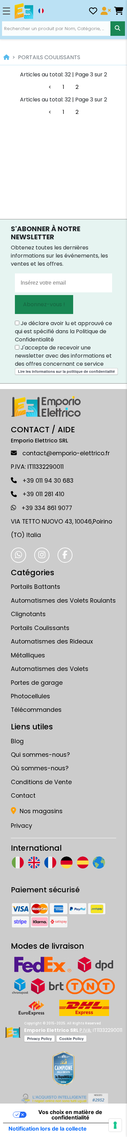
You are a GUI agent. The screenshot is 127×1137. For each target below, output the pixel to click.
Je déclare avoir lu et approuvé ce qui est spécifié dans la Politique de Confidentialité (63, 331)
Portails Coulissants (40, 628)
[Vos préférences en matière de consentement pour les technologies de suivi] (115, 1125)
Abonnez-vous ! (44, 304)
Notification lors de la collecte (47, 1128)
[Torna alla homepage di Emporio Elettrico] (13, 1032)
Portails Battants (35, 587)
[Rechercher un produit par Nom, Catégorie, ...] (117, 28)
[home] (6, 57)
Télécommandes (36, 710)
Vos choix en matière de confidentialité (70, 1115)
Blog (17, 741)
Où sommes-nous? (39, 768)
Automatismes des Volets (49, 669)
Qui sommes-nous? (40, 755)
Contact (23, 796)
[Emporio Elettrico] (24, 11)
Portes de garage (37, 683)
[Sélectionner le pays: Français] (41, 10)
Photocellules (30, 696)
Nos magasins (40, 811)
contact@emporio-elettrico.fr (66, 453)
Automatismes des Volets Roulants (63, 601)
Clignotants (28, 614)
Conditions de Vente (41, 782)
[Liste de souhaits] (93, 12)
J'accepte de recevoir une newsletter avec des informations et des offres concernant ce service (63, 356)
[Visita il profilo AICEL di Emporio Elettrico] (63, 1098)
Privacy (21, 826)
